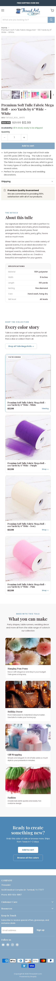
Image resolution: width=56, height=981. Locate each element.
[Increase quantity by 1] (24, 137)
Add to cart (28, 849)
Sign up (40, 930)
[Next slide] (53, 94)
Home (4, 28)
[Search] (51, 20)
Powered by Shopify (28, 976)
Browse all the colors (28, 857)
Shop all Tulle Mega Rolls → (21, 346)
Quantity (5, 132)
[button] (6, 94)
